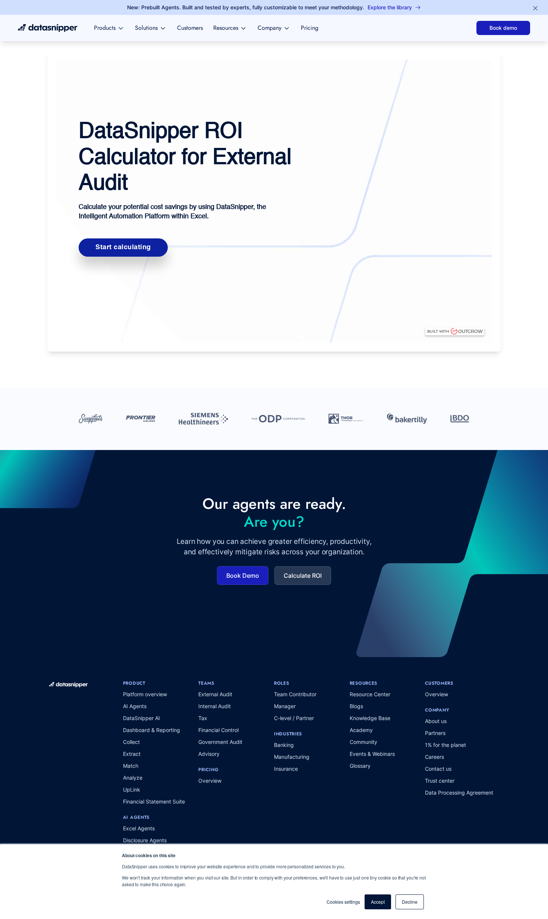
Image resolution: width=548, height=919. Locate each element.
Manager (285, 706)
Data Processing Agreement (459, 792)
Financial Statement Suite (154, 801)
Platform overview (145, 694)
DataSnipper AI (141, 718)
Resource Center (370, 694)
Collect (131, 742)
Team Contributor (295, 694)
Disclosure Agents (145, 840)
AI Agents (135, 706)
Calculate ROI (303, 575)
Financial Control (218, 730)
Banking (284, 745)
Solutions (146, 27)
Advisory (209, 754)
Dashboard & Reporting (151, 730)
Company (269, 27)
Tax (202, 718)
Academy (361, 730)
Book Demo (242, 575)
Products (105, 27)
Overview (209, 780)
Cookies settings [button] (343, 902)
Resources (225, 27)
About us (436, 721)
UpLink (131, 789)
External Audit (215, 694)
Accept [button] (378, 902)
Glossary (360, 766)
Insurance (286, 769)
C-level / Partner (294, 718)
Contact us (438, 769)
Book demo (503, 28)
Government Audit (220, 742)
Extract (132, 754)
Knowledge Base (370, 718)
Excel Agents (139, 828)
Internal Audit (214, 706)
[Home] (48, 28)
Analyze (132, 777)
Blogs (356, 706)
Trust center (439, 780)
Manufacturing (291, 757)
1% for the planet (445, 745)
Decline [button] (410, 902)
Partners (435, 733)
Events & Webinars (372, 754)
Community (363, 742)
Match (130, 766)
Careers (434, 757)
